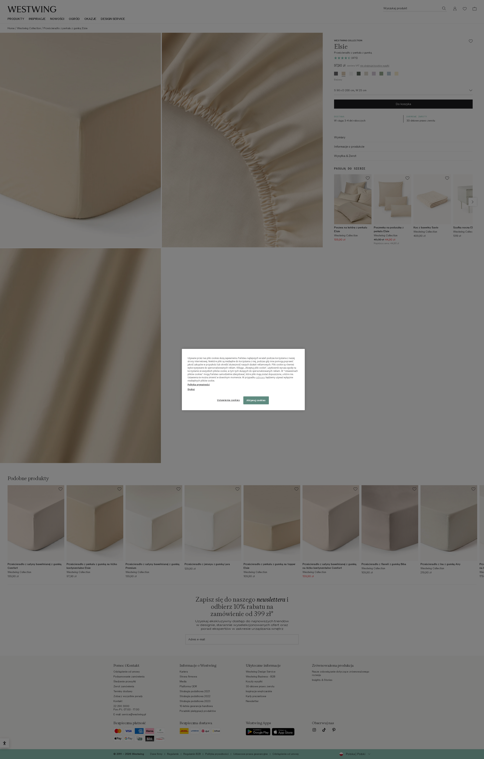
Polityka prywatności (199, 384)
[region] (243, 379)
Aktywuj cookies (256, 400)
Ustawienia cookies (228, 400)
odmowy (260, 377)
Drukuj (191, 389)
